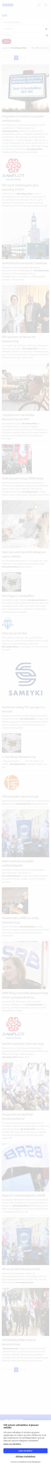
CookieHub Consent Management (29, 1462)
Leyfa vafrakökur (25, 1451)
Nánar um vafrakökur (12, 1444)
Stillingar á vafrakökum (25, 1456)
